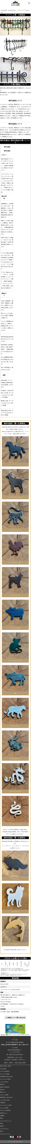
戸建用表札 (2, 1102)
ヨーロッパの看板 (4, 1094)
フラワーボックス (12, 10)
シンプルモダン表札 (4, 1100)
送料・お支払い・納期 (5, 1066)
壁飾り (1, 1123)
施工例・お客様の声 (4, 1087)
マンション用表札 (4, 1107)
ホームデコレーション (5, 1133)
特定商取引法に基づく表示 (6, 1076)
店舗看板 (2, 1115)
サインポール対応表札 (5, 1110)
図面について (3, 1092)
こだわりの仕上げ (4, 1081)
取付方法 (2, 1089)
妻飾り (1, 1118)
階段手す (2, 1126)
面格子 (1, 1131)
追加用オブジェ (3, 1113)
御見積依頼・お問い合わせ (6, 1097)
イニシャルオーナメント (6, 1120)
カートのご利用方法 (4, 1071)
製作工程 (2, 1084)
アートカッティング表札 (6, 1105)
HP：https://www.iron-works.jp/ (15, 1054)
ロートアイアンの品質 (5, 1079)
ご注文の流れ (3, 1068)
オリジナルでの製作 (4, 1073)
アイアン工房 (4, 10)
